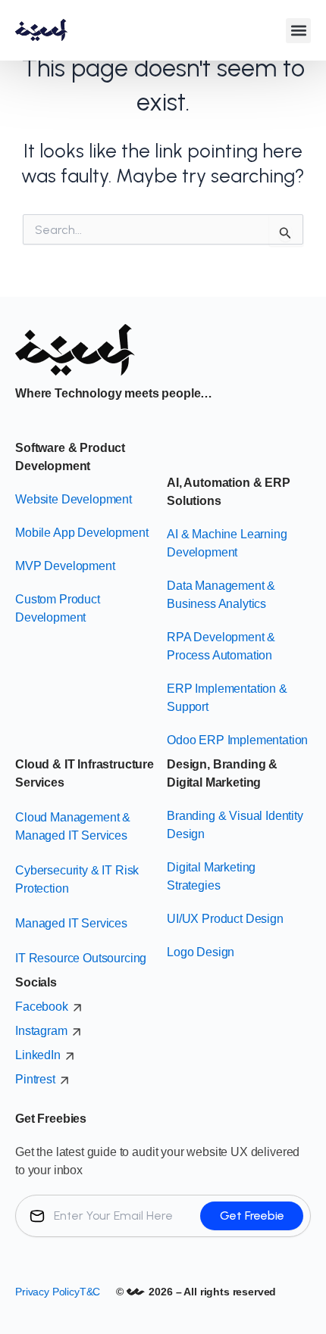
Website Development (73, 499)
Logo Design (200, 952)
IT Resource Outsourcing (80, 958)
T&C (90, 1292)
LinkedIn (38, 1055)
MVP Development (65, 565)
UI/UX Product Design (225, 918)
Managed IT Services (71, 923)
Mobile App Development (81, 532)
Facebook (41, 1006)
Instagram (41, 1030)
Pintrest (35, 1079)
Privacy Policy (47, 1292)
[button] (298, 30)
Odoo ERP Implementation (237, 740)
